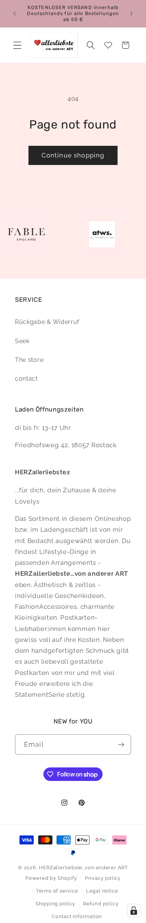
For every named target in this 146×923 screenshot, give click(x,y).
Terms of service (57, 891)
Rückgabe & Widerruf (47, 321)
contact (26, 378)
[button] (17, 45)
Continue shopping (73, 155)
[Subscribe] (121, 744)
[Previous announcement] (14, 13)
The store (29, 359)
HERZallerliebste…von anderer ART (83, 867)
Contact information (77, 916)
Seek (22, 341)
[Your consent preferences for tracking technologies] (133, 910)
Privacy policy (103, 878)
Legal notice (102, 891)
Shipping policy (55, 903)
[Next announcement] (131, 13)
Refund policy (100, 903)
